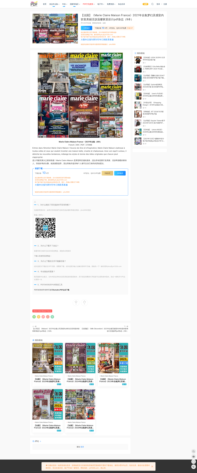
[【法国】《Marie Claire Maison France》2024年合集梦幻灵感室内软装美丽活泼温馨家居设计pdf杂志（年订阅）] (80, 358)
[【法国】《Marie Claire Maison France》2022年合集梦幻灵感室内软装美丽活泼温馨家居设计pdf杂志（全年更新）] (47, 404)
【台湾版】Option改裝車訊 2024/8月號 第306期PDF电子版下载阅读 (153, 87)
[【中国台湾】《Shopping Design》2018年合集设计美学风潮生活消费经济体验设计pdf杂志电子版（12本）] (138, 105)
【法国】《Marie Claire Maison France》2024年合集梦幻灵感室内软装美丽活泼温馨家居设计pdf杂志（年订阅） (80, 380)
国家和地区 (74, 4)
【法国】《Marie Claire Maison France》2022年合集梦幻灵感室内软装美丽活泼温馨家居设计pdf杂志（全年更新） (47, 426)
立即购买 (86, 28)
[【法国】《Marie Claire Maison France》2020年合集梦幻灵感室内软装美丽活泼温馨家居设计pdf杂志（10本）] (80, 404)
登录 (82, 447)
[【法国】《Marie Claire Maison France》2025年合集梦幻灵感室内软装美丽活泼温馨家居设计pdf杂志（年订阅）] (47, 358)
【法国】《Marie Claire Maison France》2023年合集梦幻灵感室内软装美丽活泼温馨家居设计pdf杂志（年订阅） (112, 380)
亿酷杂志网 (34, 4)
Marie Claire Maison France (42, 311)
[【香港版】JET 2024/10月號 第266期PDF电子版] (138, 114)
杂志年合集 (53, 4)
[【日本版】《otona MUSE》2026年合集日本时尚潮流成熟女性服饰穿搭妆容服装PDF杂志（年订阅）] (138, 132)
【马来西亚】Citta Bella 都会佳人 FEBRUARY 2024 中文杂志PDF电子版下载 (154, 69)
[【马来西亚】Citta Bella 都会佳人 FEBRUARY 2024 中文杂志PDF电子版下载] (138, 69)
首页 (44, 4)
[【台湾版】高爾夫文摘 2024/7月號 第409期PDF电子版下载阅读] (138, 78)
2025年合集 (38, 346)
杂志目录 (121, 4)
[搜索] (152, 4)
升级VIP (130, 28)
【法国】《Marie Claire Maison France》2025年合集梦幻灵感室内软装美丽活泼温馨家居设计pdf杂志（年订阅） (47, 380)
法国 (104, 23)
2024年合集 (71, 346)
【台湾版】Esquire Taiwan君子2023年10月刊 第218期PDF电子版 (154, 123)
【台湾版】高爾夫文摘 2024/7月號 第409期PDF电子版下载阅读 (154, 78)
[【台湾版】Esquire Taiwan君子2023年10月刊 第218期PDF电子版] (138, 123)
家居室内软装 (96, 23)
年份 (64, 4)
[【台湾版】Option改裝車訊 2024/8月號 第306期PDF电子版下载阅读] (138, 87)
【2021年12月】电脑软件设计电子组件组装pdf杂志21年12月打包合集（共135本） (154, 141)
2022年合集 (38, 392)
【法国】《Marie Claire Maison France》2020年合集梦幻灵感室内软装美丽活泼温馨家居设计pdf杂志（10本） (80, 426)
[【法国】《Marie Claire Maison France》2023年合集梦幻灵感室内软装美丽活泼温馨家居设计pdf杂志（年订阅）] (113, 358)
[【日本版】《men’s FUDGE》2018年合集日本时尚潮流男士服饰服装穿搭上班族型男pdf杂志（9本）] (138, 96)
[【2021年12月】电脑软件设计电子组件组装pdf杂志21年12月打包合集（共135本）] (138, 141)
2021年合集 (87, 23)
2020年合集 (71, 392)
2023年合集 (104, 346)
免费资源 (110, 4)
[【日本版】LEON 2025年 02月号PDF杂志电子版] (138, 60)
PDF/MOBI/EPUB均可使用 (51, 290)
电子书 (100, 4)
